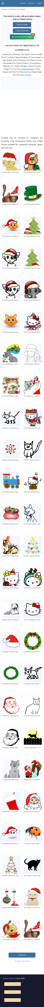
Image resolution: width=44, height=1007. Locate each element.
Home (4, 9)
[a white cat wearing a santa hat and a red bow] (33, 900)
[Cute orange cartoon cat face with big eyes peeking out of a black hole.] (11, 321)
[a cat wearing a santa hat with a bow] (33, 932)
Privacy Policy (12, 992)
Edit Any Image (22, 24)
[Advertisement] (22, 112)
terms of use (25, 75)
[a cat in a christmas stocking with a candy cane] (33, 392)
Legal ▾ (39, 3)
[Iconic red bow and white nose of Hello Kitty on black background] (33, 609)
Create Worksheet (22, 31)
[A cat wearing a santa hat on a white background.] (11, 225)
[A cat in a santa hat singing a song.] (11, 931)
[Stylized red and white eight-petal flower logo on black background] (11, 449)
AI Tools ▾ (23, 3)
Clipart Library (8, 978)
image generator (27, 69)
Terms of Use (12, 984)
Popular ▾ (31, 3)
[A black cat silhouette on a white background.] (33, 865)
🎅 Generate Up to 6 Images (23, 36)
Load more (22, 955)
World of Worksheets (13, 1000)
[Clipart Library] (2, 3)
